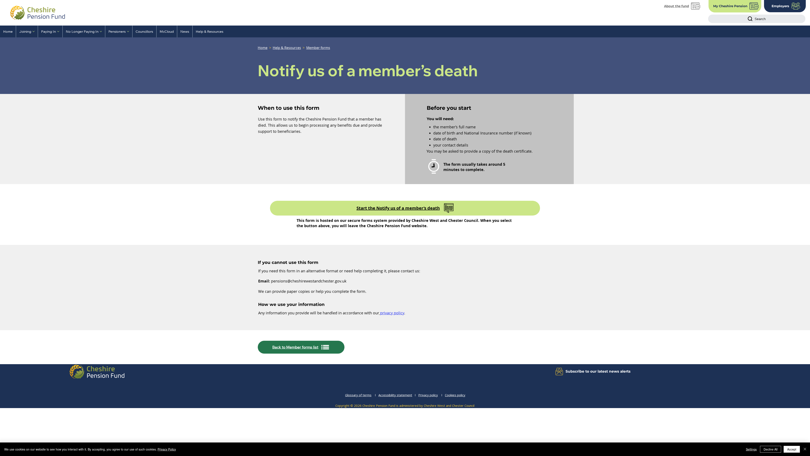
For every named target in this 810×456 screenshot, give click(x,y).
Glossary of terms (358, 395)
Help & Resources (287, 47)
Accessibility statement (395, 395)
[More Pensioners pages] (128, 31)
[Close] (804, 449)
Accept (791, 449)
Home (262, 47)
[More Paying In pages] (58, 31)
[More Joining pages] (33, 31)
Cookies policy (455, 395)
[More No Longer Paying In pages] (101, 31)
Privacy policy (428, 395)
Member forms (318, 47)
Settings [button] (751, 449)
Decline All (771, 449)
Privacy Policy (167, 449)
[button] (465, 371)
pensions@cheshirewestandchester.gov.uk (308, 281)
